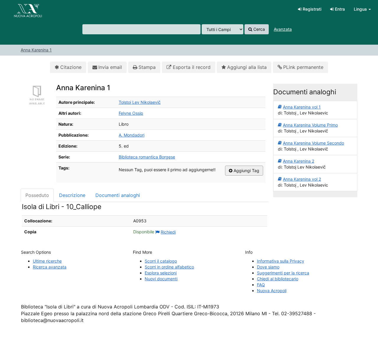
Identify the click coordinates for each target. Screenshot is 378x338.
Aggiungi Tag (245, 170)
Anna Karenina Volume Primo (310, 124)
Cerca (258, 29)
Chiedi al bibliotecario (277, 278)
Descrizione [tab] (72, 195)
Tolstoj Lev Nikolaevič (140, 102)
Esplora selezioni (161, 272)
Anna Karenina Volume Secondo (313, 142)
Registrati (311, 9)
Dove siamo (268, 266)
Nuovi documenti (161, 278)
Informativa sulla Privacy (280, 260)
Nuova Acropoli (271, 290)
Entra (339, 9)
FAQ (261, 284)
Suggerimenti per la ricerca (283, 272)
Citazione (71, 67)
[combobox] (141, 29)
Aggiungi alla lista (247, 67)
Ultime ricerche (47, 260)
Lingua (361, 9)
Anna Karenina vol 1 (302, 106)
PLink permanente (303, 67)
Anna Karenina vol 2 (302, 179)
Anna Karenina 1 (36, 49)
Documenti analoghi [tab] (117, 195)
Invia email (110, 67)
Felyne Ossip (131, 113)
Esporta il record (191, 67)
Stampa (147, 67)
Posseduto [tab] (37, 195)
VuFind (19, 9)
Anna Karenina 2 (298, 161)
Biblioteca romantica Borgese (147, 156)
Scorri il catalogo (161, 260)
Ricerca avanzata (49, 266)
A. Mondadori (131, 135)
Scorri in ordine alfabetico (169, 266)
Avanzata (283, 29)
